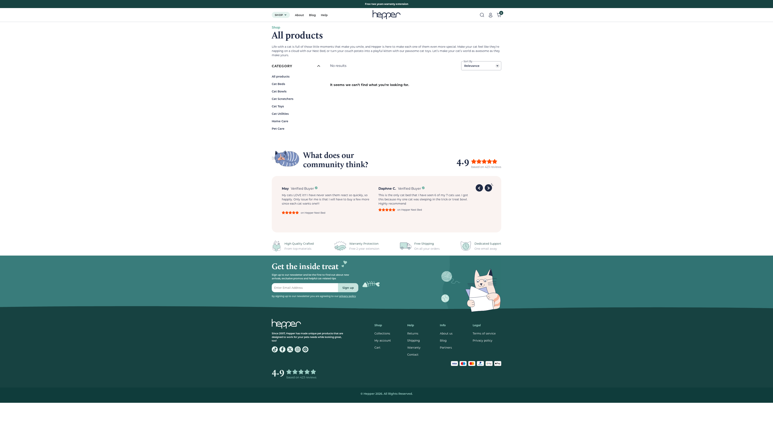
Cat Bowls (279, 91)
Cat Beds (278, 84)
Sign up (348, 288)
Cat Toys (278, 106)
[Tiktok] (275, 349)
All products (280, 76)
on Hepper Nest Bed (313, 212)
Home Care (280, 121)
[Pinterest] (305, 349)
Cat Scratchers (282, 99)
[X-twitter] (290, 349)
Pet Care (278, 128)
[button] (480, 187)
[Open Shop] (285, 14)
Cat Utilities (280, 114)
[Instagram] (298, 349)
